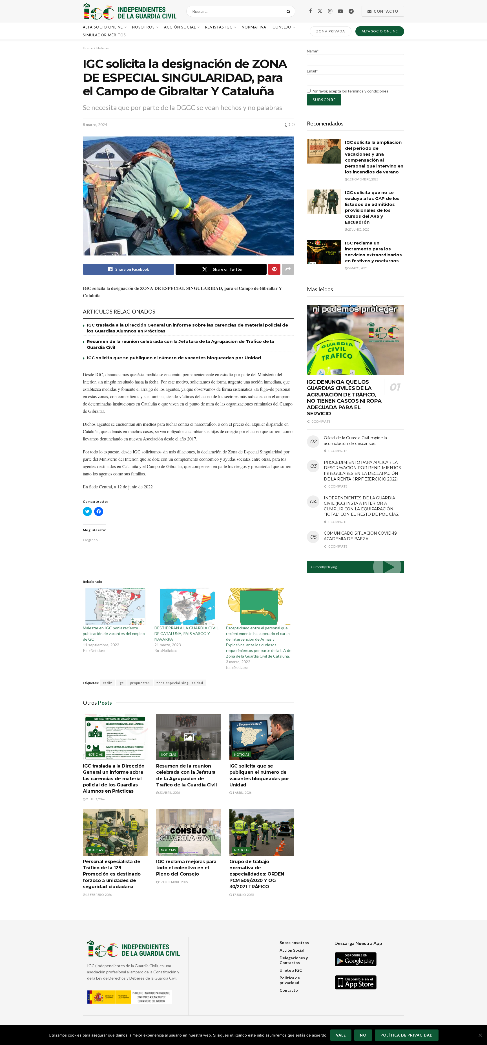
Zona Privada (330, 31)
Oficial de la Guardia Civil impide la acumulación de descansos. (355, 440)
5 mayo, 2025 (357, 268)
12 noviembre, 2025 (362, 179)
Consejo (282, 27)
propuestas (140, 683)
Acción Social (180, 27)
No (363, 1035)
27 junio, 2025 (358, 229)
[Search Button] (289, 11)
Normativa (254, 27)
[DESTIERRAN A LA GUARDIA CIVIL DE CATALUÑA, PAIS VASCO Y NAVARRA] (187, 606)
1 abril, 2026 (241, 792)
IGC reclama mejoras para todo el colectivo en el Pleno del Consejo (186, 868)
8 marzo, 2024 (95, 124)
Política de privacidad (290, 980)
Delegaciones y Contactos (294, 960)
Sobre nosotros (294, 942)
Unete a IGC (291, 970)
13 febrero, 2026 (98, 894)
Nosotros (143, 27)
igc (121, 683)
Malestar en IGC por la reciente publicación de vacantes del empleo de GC (114, 633)
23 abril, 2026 (169, 792)
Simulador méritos (104, 35)
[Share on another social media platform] (288, 269)
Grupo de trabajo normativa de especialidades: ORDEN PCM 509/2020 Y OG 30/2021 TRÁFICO (256, 874)
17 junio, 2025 (243, 894)
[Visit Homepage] (129, 11)
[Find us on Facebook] (310, 11)
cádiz (107, 683)
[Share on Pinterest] (274, 269)
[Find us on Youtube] (340, 11)
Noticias (102, 48)
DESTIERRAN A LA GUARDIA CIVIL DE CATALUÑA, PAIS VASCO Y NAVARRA (186, 633)
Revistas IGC (219, 27)
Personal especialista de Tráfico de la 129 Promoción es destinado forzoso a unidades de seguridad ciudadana (112, 874)
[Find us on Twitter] (319, 11)
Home (87, 48)
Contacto (386, 11)
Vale (341, 1035)
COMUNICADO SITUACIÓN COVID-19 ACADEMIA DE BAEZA (360, 536)
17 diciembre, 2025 (173, 882)
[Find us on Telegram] (351, 11)
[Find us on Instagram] (330, 11)
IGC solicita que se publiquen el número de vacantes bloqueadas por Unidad (174, 357)
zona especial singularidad (179, 683)
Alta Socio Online (103, 27)
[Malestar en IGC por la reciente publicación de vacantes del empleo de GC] (116, 606)
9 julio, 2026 (95, 799)
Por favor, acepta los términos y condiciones (349, 91)
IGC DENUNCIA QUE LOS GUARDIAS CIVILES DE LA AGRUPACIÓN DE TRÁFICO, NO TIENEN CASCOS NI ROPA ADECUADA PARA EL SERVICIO (344, 398)
